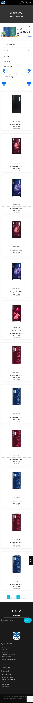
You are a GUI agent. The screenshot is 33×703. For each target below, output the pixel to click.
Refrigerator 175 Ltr (16, 250)
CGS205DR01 (17, 163)
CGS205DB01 (16, 205)
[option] (16, 31)
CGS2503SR (16, 372)
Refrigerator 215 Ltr (16, 459)
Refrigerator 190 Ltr (16, 166)
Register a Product (7, 677)
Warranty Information (8, 679)
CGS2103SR (16, 539)
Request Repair (6, 675)
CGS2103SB (16, 581)
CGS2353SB (16, 497)
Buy (31, 560)
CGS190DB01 (16, 288)
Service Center (6, 682)
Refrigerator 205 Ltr (16, 334)
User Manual (5, 684)
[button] (30, 3)
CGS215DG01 (16, 121)
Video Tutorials (6, 657)
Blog (3, 647)
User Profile (5, 686)
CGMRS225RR (16, 330)
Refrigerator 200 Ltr (16, 124)
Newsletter (16, 615)
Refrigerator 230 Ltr (16, 375)
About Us (4, 649)
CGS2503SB (16, 414)
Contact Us (5, 652)
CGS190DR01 (17, 246)
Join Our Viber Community (9, 659)
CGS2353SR (16, 456)
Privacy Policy (6, 667)
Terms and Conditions (8, 654)
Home (11, 16)
